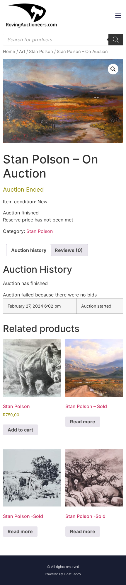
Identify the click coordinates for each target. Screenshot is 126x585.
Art (22, 51)
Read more (82, 421)
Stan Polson (41, 51)
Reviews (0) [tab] (69, 250)
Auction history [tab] (28, 250)
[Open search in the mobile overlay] (63, 39)
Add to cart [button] (20, 430)
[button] (118, 15)
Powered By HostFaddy (63, 574)
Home (9, 51)
